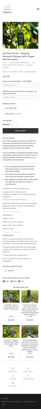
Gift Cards (13, 386)
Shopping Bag (28, 379)
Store (5, 63)
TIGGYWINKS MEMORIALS (19, 63)
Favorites (12, 379)
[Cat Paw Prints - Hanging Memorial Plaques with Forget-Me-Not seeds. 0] (20, 35)
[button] (10, 271)
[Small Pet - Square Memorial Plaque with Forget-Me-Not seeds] (11, 296)
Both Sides (13, 114)
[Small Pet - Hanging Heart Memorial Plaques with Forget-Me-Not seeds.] (11, 331)
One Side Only (11, 108)
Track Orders (28, 372)
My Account (12, 372)
